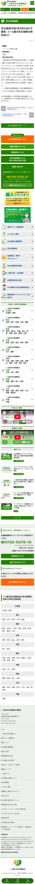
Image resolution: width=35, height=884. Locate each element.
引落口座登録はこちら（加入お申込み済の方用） (17, 159)
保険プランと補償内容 (15, 227)
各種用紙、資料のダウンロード (13, 257)
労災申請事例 (12, 248)
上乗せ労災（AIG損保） (16, 273)
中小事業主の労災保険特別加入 (18, 287)
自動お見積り (16, 9)
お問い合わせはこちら (18, 562)
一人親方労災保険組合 (18, 869)
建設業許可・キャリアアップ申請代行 (18, 296)
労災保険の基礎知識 (14, 241)
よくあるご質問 (13, 234)
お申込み (24, 9)
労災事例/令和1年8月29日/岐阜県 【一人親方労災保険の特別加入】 (19, 108)
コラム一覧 (17, 518)
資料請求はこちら (17, 152)
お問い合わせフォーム (17, 185)
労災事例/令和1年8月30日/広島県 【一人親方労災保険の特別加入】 (15, 114)
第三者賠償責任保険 (14, 266)
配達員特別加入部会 (14, 280)
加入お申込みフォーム (17, 582)
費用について (5, 9)
